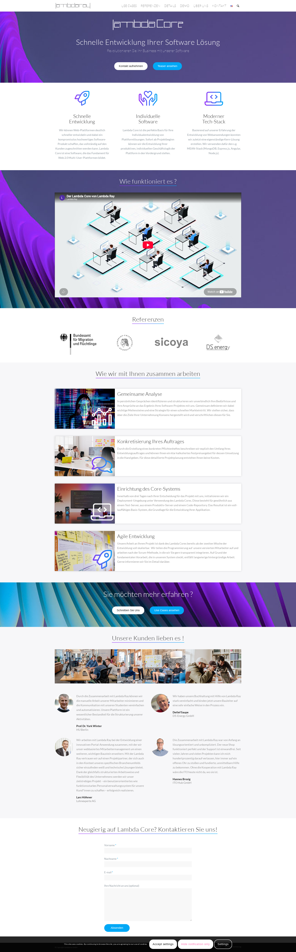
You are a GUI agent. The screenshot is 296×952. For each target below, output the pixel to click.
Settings (223, 944)
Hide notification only (195, 944)
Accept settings (163, 944)
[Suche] (238, 6)
